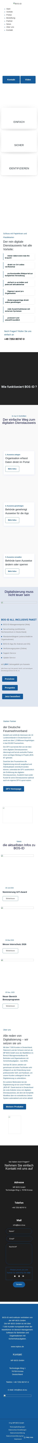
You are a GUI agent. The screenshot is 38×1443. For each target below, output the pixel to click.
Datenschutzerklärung (17, 1433)
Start (8, 9)
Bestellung (10, 18)
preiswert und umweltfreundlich (12, 319)
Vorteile (9, 12)
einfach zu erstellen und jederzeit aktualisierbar (16, 283)
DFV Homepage (13, 789)
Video (28, 80)
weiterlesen (10, 898)
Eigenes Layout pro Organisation (14, 292)
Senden (19, 1284)
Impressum (18, 1439)
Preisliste (9, 679)
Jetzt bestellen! (12, 696)
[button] (19, 256)
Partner (9, 21)
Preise (9, 15)
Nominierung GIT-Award (15, 892)
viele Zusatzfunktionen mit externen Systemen (17, 310)
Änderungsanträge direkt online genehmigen (17, 301)
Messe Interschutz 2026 (14, 944)
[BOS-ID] (17, 4)
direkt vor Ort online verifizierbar (14, 266)
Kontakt (9, 30)
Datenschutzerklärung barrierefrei (17, 1436)
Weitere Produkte (14, 1107)
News (8, 24)
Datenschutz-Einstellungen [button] (17, 1430)
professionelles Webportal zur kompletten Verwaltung (19, 274)
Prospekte (10, 688)
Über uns (10, 27)
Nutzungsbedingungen (17, 1427)
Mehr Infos (12, 469)
